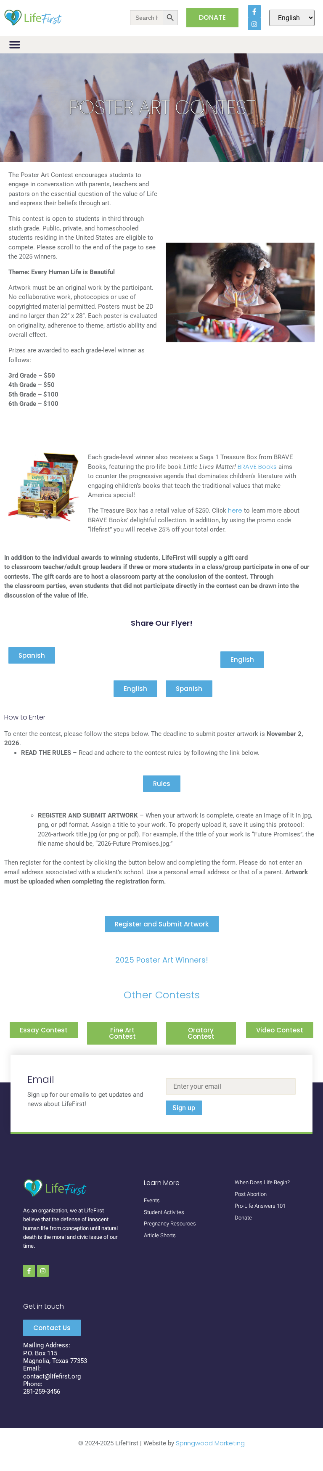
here (236, 510)
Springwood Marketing (210, 1443)
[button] (15, 44)
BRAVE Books (257, 466)
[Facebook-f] (254, 11)
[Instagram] (254, 24)
